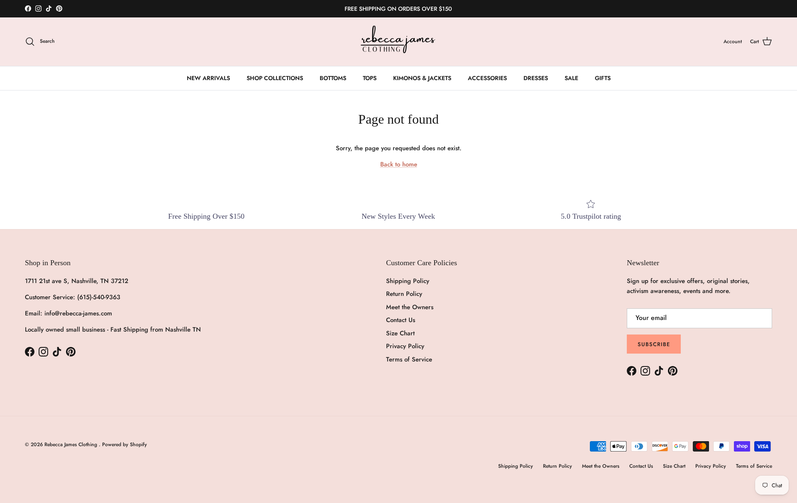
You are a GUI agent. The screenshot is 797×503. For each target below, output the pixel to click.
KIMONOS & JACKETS (422, 78)
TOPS (369, 78)
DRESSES (535, 78)
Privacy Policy (405, 346)
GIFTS (603, 78)
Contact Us (400, 320)
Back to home (398, 164)
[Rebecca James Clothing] (398, 42)
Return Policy (404, 293)
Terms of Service (409, 359)
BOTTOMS (333, 78)
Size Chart (400, 333)
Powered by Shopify (124, 444)
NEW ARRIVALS (208, 78)
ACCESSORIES (487, 78)
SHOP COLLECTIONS (275, 78)
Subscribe (654, 344)
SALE (571, 78)
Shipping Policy (407, 281)
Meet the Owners (409, 307)
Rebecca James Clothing (71, 444)
